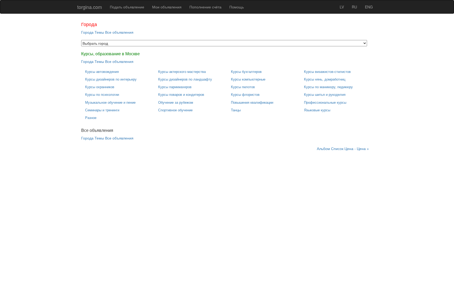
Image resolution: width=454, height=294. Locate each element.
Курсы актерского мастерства (182, 72)
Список (337, 148)
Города (87, 32)
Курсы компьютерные (248, 79)
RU (354, 6)
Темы (99, 32)
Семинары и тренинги (102, 110)
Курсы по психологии (102, 95)
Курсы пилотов (243, 87)
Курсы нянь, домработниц (324, 79)
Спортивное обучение (175, 110)
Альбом (323, 148)
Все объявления (119, 32)
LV (342, 6)
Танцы (236, 110)
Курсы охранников (99, 87)
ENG (369, 6)
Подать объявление (127, 6)
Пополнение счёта (205, 6)
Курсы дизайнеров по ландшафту (185, 79)
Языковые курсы (317, 110)
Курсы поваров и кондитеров (181, 95)
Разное (90, 118)
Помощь (236, 6)
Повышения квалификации (252, 102)
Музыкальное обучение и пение (110, 102)
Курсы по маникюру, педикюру (328, 87)
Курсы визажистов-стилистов (327, 72)
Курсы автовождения (102, 72)
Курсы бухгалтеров (246, 72)
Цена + (363, 148)
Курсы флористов (245, 95)
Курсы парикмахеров (175, 87)
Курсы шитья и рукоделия (324, 95)
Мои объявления (167, 6)
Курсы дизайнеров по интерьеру (111, 79)
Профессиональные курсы (325, 102)
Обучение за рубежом (175, 102)
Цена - (350, 148)
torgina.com (89, 6)
